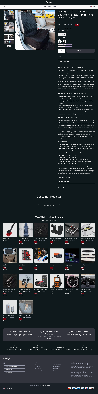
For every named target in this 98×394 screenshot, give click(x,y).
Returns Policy (56, 368)
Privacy (43, 385)
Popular (49, 6)
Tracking (55, 370)
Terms (40, 385)
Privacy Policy (38, 368)
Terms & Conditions (39, 370)
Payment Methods (57, 364)
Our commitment (75, 371)
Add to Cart (80, 51)
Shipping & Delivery (57, 366)
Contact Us (37, 366)
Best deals (55, 6)
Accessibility (47, 385)
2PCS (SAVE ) (61, 44)
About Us (37, 364)
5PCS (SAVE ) (61, 46)
